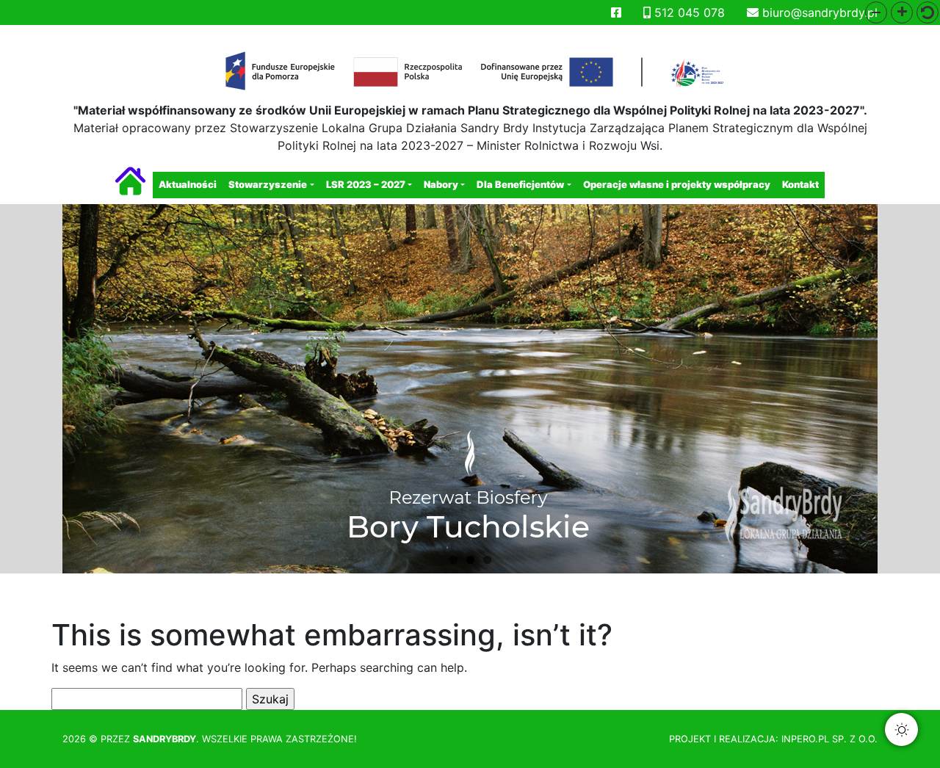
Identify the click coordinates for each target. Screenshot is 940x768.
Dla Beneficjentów (520, 184)
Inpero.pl (805, 739)
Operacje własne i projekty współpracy (676, 184)
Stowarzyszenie (267, 184)
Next (899, 392)
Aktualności (188, 184)
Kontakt (800, 184)
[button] (876, 12)
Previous (40, 392)
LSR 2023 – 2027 (365, 184)
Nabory (441, 184)
